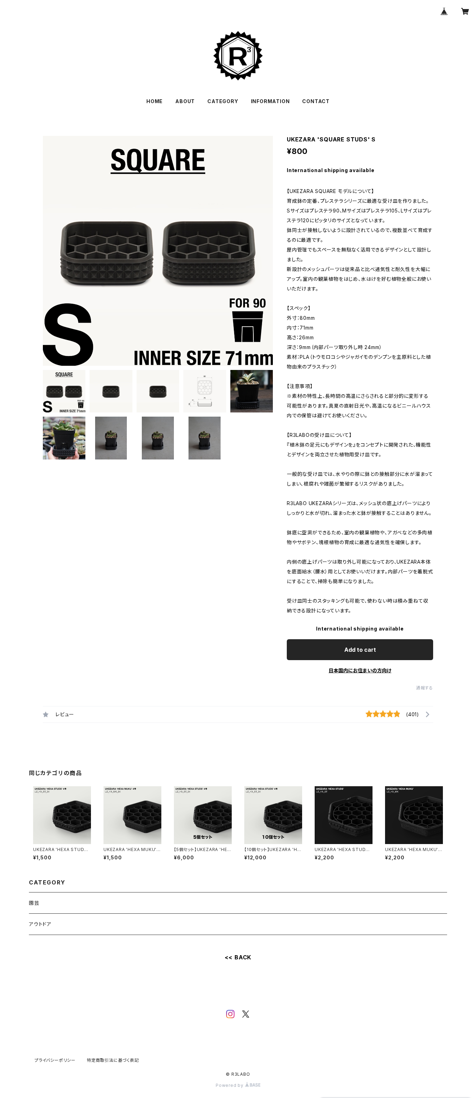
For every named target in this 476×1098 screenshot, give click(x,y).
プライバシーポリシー (55, 1060)
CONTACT (316, 101)
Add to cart (360, 649)
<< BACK (238, 957)
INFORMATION (270, 101)
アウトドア (40, 924)
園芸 (34, 903)
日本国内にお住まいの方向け (360, 670)
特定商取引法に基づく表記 (113, 1060)
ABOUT (185, 101)
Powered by (230, 1085)
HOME (154, 101)
